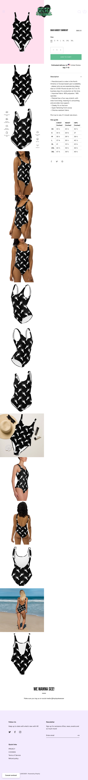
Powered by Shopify (34, 773)
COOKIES (12, 752)
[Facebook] (15, 732)
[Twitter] (10, 732)
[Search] (79, 11)
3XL (72, 41)
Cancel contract (11, 775)
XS (51, 41)
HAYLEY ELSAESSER (20, 773)
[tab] (66, 118)
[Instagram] (20, 732)
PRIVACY (12, 749)
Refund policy (13, 758)
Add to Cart (66, 57)
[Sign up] (78, 735)
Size (51, 37)
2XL (67, 41)
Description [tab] (54, 77)
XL (63, 41)
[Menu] (3, 11)
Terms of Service (15, 755)
